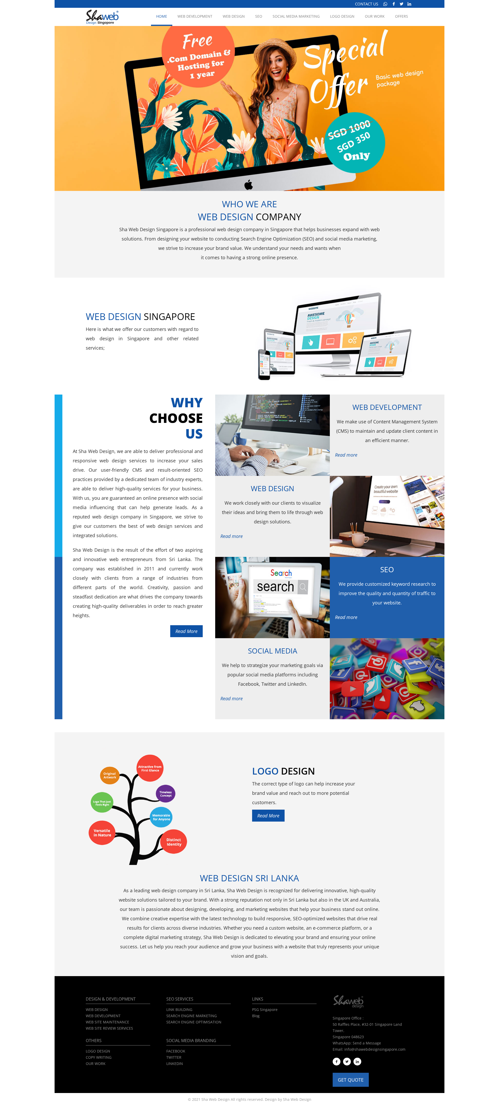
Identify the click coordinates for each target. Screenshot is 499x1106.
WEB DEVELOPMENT (103, 1015)
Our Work (375, 16)
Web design (234, 16)
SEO (258, 16)
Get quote (351, 1080)
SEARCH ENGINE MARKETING (191, 1015)
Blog (256, 1015)
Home (161, 16)
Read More (186, 631)
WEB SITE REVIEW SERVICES (109, 1028)
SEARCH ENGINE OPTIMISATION (193, 1022)
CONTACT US (366, 3)
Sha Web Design (297, 1099)
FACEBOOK (175, 1051)
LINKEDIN (174, 1063)
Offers (401, 16)
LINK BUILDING (179, 1009)
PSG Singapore (265, 1009)
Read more (346, 455)
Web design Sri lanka (249, 878)
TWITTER (173, 1057)
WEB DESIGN (97, 1009)
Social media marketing (296, 16)
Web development (195, 16)
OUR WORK (96, 1063)
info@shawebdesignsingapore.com (374, 1049)
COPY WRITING (98, 1057)
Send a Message (367, 1043)
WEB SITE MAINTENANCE (107, 1022)
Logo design (342, 16)
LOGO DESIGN (98, 1051)
